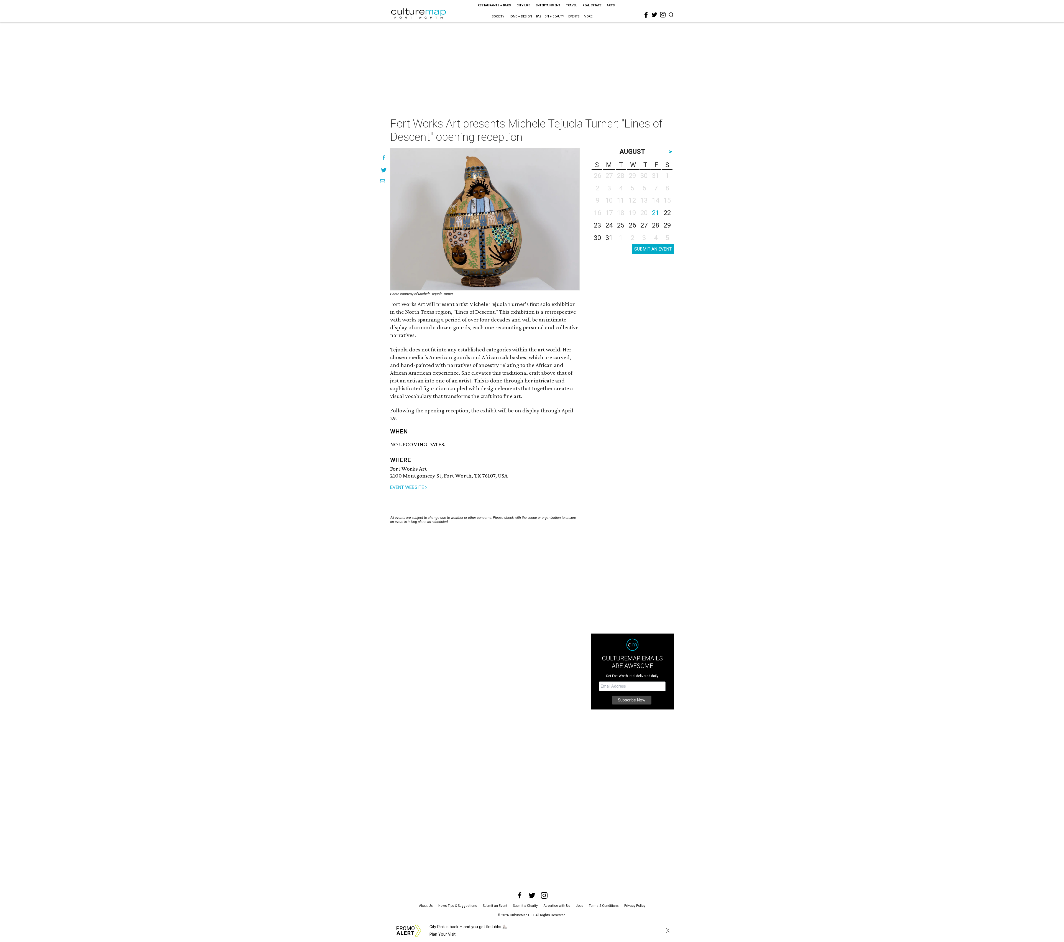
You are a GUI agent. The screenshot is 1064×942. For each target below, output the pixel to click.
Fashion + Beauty (550, 16)
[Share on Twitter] (384, 170)
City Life (523, 5)
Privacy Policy (634, 906)
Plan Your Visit (442, 934)
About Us (426, 906)
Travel (571, 5)
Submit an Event (495, 906)
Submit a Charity (525, 906)
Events (574, 16)
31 (609, 238)
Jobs (579, 906)
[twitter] (654, 14)
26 (632, 225)
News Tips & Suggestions (457, 906)
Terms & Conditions (604, 906)
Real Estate (591, 5)
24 (609, 225)
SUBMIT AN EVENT (653, 249)
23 (597, 225)
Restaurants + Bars (494, 5)
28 (655, 225)
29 (667, 225)
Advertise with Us (556, 906)
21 (655, 213)
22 (667, 213)
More (588, 16)
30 (597, 238)
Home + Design (520, 16)
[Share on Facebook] (384, 157)
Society (498, 16)
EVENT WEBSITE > (409, 487)
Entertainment (548, 5)
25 (620, 225)
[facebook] (646, 15)
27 (644, 225)
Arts (611, 5)
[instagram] (663, 14)
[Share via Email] (382, 181)
